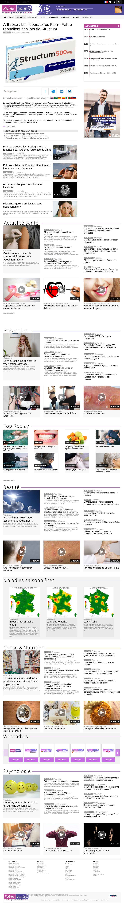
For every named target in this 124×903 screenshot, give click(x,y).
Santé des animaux (70, 879)
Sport (66, 874)
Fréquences (40, 863)
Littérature (68, 877)
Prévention (68, 869)
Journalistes (96, 871)
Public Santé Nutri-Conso (15, 871)
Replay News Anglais (14, 881)
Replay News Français (14, 879)
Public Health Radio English (16, 873)
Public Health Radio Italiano (16, 875)
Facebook (96, 865)
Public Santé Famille (14, 869)
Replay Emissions (41, 865)
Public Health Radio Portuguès (17, 877)
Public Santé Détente (14, 866)
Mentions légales (45, 900)
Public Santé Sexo (13, 870)
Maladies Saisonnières (43, 873)
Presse (95, 875)
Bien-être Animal (13, 878)
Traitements (68, 873)
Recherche (40, 867)
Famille (67, 866)
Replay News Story (13, 889)
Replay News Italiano (14, 883)
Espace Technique (98, 874)
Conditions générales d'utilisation (59, 900)
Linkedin (95, 867)
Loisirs (66, 867)
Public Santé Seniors (14, 865)
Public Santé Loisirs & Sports (16, 867)
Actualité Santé (41, 870)
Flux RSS (95, 863)
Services (95, 870)
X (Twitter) (96, 866)
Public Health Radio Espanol (16, 874)
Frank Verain (26, 32)
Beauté (67, 863)
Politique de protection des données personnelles (80, 900)
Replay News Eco (13, 886)
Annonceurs (96, 873)
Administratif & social (70, 875)
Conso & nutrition (70, 865)
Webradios (40, 871)
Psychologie (68, 870)
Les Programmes (41, 866)
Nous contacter (41, 869)
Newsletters (96, 869)
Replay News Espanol (14, 882)
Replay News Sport (13, 887)
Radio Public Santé (13, 863)
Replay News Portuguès (15, 885)
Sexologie (67, 878)
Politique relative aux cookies (101, 900)
